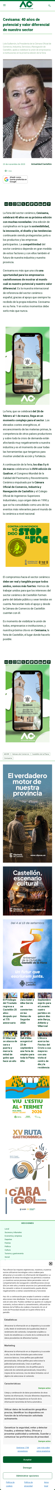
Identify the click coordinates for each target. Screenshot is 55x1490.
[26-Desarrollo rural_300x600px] (27, 862)
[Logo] (26, 5)
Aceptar (27, 1459)
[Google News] (6, 204)
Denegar (27, 1467)
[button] (50, 1263)
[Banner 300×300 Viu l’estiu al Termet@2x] (28, 1098)
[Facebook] (19, 204)
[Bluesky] (36, 204)
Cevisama (8, 758)
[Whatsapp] (10, 204)
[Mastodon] (32, 204)
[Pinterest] (49, 204)
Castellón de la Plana (40, 754)
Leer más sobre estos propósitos (43, 1449)
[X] (23, 204)
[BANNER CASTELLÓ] (27, 988)
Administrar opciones (27, 1475)
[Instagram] (15, 204)
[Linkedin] (40, 204)
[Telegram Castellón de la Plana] (28, 406)
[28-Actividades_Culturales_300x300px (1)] (27, 915)
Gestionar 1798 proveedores (22, 1449)
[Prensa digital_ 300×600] (28, 1170)
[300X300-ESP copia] (28, 565)
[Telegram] (27, 204)
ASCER (6, 754)
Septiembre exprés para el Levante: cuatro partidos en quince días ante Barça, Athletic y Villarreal (44, 1012)
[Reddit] (44, 204)
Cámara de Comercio (20, 754)
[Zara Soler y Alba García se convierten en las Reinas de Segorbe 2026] (27, 995)
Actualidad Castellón (41, 164)
